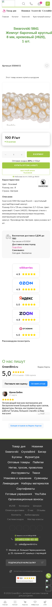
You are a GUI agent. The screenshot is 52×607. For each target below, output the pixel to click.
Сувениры (41, 478)
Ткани (36, 472)
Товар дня (18, 446)
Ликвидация (11, 483)
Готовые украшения (18, 493)
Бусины (17, 456)
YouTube (40, 493)
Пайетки (38, 462)
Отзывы (41, 510)
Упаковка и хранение (17, 478)
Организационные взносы (25, 499)
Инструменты (20, 472)
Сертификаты (26, 488)
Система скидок (15, 519)
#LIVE (12, 505)
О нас (30, 510)
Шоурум (37, 505)
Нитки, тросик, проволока (26, 467)
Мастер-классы (35, 519)
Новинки (37, 446)
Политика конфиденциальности (28, 571)
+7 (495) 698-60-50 (26, 539)
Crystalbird (28, 451)
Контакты (16, 514)
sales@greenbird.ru (28, 544)
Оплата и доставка (14, 510)
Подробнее (17, 247)
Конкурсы (24, 505)
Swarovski (11, 451)
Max (19, 528)
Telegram (26, 528)
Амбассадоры (32, 514)
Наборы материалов (35, 483)
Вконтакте (12, 528)
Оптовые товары (19, 462)
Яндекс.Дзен (40, 528)
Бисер (42, 451)
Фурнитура (32, 456)
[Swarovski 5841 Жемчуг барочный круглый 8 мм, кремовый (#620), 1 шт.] (26, 105)
